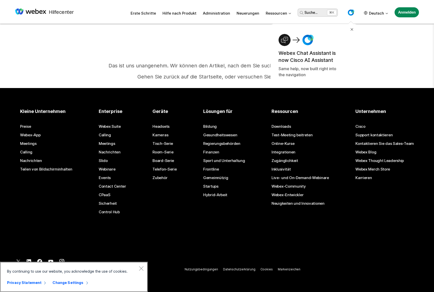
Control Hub (109, 212)
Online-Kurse (283, 143)
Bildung (210, 126)
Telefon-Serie (164, 169)
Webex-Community (289, 186)
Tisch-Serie (162, 143)
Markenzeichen (289, 269)
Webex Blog (365, 152)
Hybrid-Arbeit (215, 195)
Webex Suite (110, 126)
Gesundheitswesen (220, 135)
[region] (74, 277)
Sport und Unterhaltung (224, 160)
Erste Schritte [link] (143, 13)
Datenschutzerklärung (239, 269)
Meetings (28, 143)
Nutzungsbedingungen (201, 269)
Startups (211, 186)
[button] (350, 12)
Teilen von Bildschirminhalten (46, 169)
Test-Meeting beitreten (292, 135)
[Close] (141, 268)
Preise (25, 126)
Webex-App (30, 135)
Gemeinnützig (215, 178)
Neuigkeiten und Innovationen (298, 203)
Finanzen (211, 152)
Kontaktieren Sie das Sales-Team (384, 143)
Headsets (161, 126)
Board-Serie (163, 160)
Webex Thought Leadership (379, 160)
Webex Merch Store (372, 169)
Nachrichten (31, 160)
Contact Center (112, 186)
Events (105, 178)
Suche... (310, 12)
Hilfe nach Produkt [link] (179, 13)
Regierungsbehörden (221, 143)
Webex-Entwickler (287, 195)
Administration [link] (216, 13)
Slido (103, 160)
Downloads (281, 126)
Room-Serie (162, 152)
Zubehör (159, 178)
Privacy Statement (24, 282)
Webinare (107, 169)
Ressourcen (276, 13)
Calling (26, 152)
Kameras (160, 135)
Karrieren (363, 178)
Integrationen (283, 152)
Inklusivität (281, 169)
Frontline (211, 169)
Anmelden (407, 12)
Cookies (266, 269)
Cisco (360, 126)
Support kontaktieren (374, 135)
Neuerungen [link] (248, 13)
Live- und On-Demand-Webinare (300, 178)
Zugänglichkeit (285, 160)
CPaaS (105, 195)
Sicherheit (108, 203)
